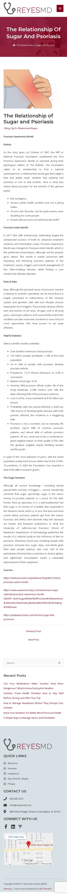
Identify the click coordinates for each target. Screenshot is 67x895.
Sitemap (7, 888)
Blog (7, 128)
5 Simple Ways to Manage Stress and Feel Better (29, 717)
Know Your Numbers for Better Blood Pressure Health (32, 712)
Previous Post (33, 631)
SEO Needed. (45, 888)
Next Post (33, 639)
